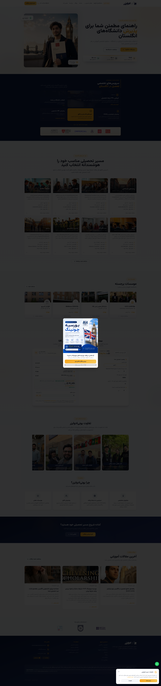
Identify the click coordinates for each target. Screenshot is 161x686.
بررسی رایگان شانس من (80, 361)
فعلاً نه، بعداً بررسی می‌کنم (80, 365)
